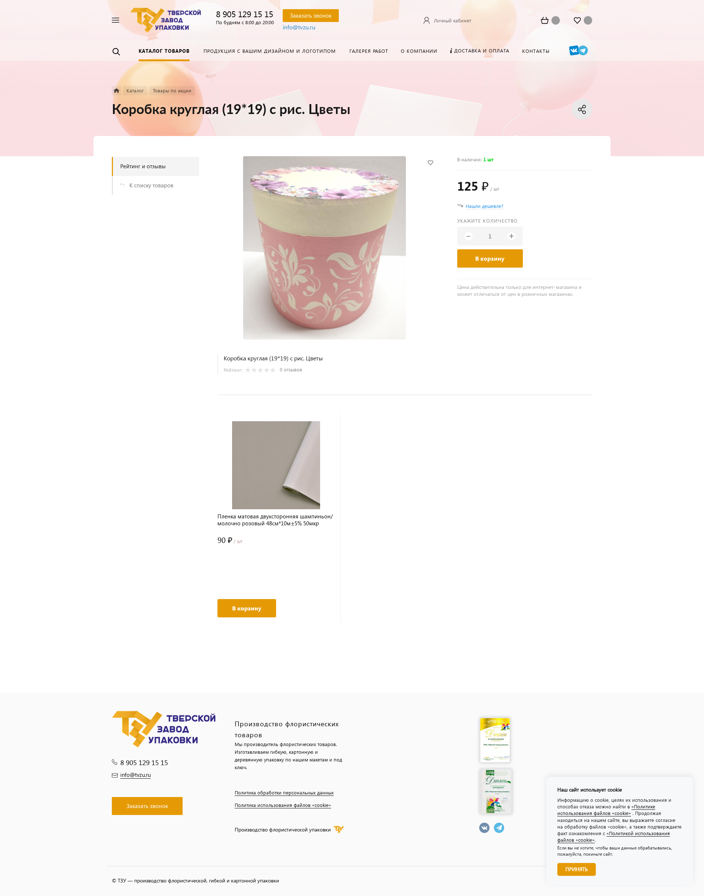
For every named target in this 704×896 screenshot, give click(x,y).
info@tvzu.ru (299, 27)
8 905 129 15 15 (244, 13)
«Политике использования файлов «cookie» (606, 809)
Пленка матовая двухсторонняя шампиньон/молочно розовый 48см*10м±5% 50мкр (275, 520)
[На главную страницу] (165, 19)
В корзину (490, 258)
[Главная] (116, 90)
